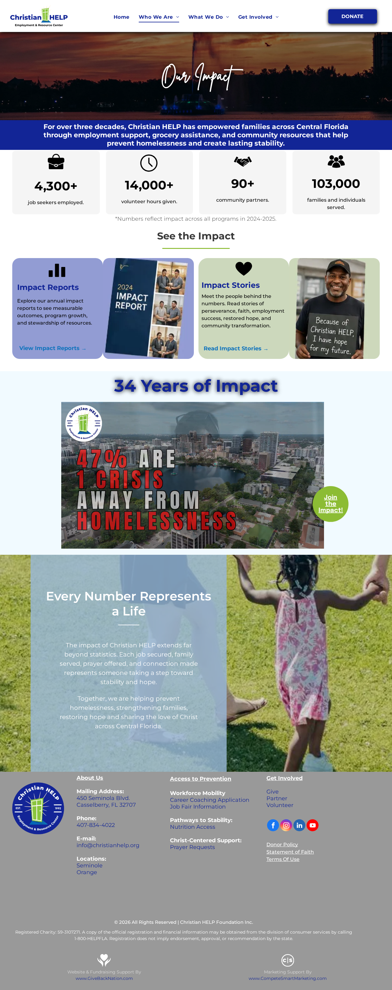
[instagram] (286, 826)
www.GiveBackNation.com (104, 978)
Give (272, 791)
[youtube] (312, 826)
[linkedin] (299, 826)
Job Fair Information (198, 806)
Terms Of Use (283, 859)
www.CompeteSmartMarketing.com (288, 978)
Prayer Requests (192, 847)
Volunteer (279, 805)
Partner (276, 798)
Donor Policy (282, 844)
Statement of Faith (290, 852)
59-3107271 (69, 932)
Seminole (90, 865)
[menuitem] (121, 17)
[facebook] (273, 826)
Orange (87, 872)
